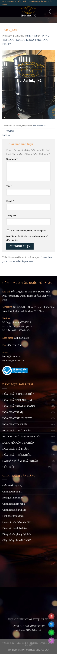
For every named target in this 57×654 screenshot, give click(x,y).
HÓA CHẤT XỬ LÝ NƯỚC (17, 418)
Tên (9, 186)
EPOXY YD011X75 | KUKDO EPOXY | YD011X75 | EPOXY (25, 40)
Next (6, 135)
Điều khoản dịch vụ (12, 485)
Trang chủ (8, 643)
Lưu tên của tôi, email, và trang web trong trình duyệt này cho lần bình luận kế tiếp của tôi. (27, 235)
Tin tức (29, 645)
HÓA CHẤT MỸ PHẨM (15, 448)
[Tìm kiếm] (51, 11)
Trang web (11, 215)
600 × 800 (32, 36)
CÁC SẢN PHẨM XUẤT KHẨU (20, 461)
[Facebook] (20, 19)
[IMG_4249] (28, 84)
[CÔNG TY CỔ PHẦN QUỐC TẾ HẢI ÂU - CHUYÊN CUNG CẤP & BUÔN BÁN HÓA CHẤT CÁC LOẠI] (28, 11)
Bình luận (12, 159)
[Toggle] (53, 467)
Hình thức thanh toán (13, 516)
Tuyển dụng (47, 643)
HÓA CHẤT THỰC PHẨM (17, 430)
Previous (8, 131)
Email (10, 201)
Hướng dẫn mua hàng (13, 497)
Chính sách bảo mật (12, 491)
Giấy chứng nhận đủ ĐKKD (16, 540)
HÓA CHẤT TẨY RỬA (15, 424)
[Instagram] (24, 19)
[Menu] (4, 11)
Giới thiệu (22, 643)
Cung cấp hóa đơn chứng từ (16, 522)
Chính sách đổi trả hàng (14, 509)
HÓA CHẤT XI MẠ (13, 412)
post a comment (39, 126)
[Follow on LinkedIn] (36, 19)
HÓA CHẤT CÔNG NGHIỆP (18, 394)
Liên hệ (34, 643)
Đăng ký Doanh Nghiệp (14, 528)
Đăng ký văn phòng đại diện (16, 534)
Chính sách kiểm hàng (13, 503)
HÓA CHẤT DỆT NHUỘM (17, 400)
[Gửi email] (28, 19)
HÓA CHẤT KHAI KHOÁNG (18, 406)
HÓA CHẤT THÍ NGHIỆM (17, 455)
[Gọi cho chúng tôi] (32, 19)
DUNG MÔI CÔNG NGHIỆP (18, 442)
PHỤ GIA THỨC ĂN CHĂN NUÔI (21, 436)
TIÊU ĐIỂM (8, 467)
